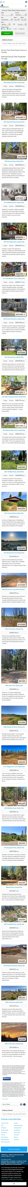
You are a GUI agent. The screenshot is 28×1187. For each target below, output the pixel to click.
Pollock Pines (4, 1137)
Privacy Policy (5, 1179)
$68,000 (22, 762)
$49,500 (22, 961)
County (17, 12)
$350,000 (20, 392)
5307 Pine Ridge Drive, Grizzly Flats (14, 242)
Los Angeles (12, 1161)
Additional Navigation (14, 1149)
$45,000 (22, 997)
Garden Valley (4, 1130)
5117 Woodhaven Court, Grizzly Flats (14, 278)
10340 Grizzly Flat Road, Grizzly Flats (14, 727)
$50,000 (22, 843)
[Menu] (26, 6)
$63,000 (22, 803)
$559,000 (21, 78)
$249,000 (21, 508)
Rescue (16, 1137)
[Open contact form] (26, 2)
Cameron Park (4, 1123)
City (2, 17)
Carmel (8, 1162)
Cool (2, 1125)
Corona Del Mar (17, 1164)
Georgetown (17, 1130)
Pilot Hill (3, 1135)
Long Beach (19, 1161)
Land (15, 29)
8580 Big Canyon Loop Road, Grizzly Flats (14, 589)
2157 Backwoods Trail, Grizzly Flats (14, 553)
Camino (16, 1123)
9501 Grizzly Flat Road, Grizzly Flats (14, 82)
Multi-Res (21, 29)
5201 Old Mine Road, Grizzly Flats (14, 472)
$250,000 (21, 467)
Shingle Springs (5, 1139)
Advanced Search (20, 33)
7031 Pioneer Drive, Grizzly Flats (14, 357)
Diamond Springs (18, 1125)
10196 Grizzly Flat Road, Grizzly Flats (14, 966)
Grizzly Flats (17, 1132)
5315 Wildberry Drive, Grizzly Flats (14, 202)
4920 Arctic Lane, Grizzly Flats (14, 685)
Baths (22, 17)
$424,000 (21, 156)
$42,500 (22, 1039)
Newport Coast (9, 1164)
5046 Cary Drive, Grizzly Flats (14, 1002)
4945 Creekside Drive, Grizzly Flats (14, 924)
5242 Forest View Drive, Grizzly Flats (14, 319)
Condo (10, 29)
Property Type (5, 27)
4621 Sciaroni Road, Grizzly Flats (14, 513)
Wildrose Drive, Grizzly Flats (14, 887)
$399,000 (20, 198)
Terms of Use (5, 1099)
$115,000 (21, 624)
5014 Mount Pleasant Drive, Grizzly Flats (14, 397)
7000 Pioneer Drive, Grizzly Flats (14, 161)
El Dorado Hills (17, 1128)
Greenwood (4, 1132)
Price (2, 22)
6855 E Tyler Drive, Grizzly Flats (14, 1044)
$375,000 (20, 314)
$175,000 (21, 585)
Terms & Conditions (17, 1179)
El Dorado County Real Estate (11, 1119)
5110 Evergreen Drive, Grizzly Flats (14, 848)
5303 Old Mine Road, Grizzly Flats (14, 808)
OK (14, 1184)
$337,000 (20, 425)
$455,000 (20, 117)
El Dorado (3, 1128)
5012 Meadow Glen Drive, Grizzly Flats (14, 430)
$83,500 (22, 681)
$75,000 (22, 722)
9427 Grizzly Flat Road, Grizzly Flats (14, 122)
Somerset (16, 1139)
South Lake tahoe (5, 1142)
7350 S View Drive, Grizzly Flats (14, 629)
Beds (15, 17)
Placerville (16, 1135)
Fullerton (13, 1162)
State (2, 12)
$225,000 (21, 548)
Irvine (18, 1162)
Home (3, 29)
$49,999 (22, 919)
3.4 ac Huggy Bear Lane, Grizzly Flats (14, 766)
